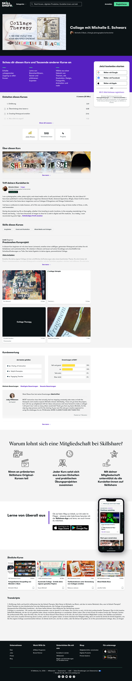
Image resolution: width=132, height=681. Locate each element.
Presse (12, 656)
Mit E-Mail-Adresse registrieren (111, 92)
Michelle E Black (16, 187)
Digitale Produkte (85, 653)
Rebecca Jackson (73, 588)
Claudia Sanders (8, 338)
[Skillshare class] (21, 569)
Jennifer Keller (101, 588)
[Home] (7, 4)
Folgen (23, 187)
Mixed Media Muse (104, 582)
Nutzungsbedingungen (103, 97)
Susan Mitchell (42, 588)
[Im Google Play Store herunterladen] (80, 528)
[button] (25, 4)
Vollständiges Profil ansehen (32, 216)
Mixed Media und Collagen (42, 229)
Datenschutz (62, 671)
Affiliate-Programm (39, 650)
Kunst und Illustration (23, 229)
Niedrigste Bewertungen (29, 386)
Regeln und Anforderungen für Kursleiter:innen (65, 659)
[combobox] (56, 4)
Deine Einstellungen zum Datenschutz (86, 671)
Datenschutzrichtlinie (119, 97)
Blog (11, 658)
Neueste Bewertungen (48, 386)
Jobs (11, 653)
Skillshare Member (53, 338)
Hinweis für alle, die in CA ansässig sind (67, 673)
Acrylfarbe (7, 229)
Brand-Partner (37, 653)
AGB (69, 671)
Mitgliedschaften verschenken (89, 650)
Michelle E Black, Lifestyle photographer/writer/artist (94, 33)
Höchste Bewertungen (10, 386)
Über (11, 650)
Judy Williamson (12, 400)
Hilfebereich (60, 656)
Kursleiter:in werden (62, 653)
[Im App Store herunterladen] (61, 528)
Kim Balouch (7, 301)
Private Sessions (85, 656)
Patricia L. (51, 301)
